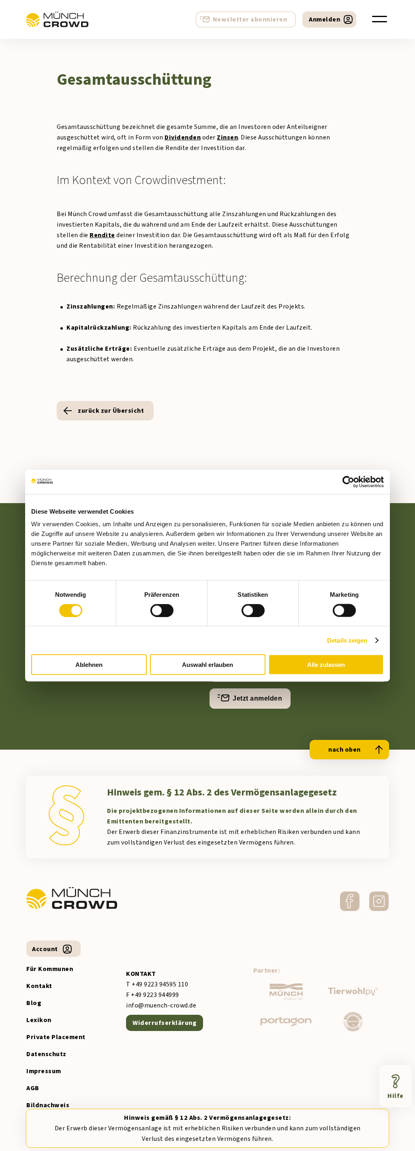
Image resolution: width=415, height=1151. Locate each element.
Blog (33, 1003)
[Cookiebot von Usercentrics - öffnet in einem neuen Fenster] (348, 482)
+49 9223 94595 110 (160, 984)
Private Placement (56, 1037)
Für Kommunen (49, 969)
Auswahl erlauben (207, 664)
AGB (32, 1088)
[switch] (161, 610)
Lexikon (38, 1020)
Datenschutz (46, 1054)
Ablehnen (89, 664)
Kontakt (39, 986)
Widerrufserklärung (165, 1022)
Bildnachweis (47, 1105)
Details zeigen (347, 640)
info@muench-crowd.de (161, 1005)
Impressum (43, 1071)
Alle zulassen (326, 664)
